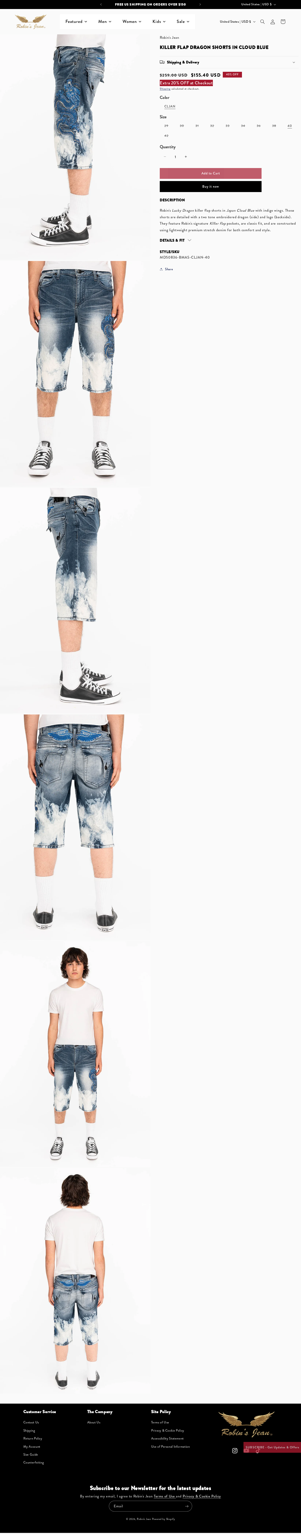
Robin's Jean (144, 1519)
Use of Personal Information (170, 1446)
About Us (93, 1422)
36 (261, 126)
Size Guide (30, 1454)
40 (290, 125)
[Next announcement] (200, 4)
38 (276, 126)
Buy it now (210, 186)
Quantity (168, 147)
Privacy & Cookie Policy (167, 1430)
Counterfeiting (33, 1462)
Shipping (165, 89)
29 (168, 126)
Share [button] (169, 269)
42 (168, 136)
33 (230, 126)
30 (184, 126)
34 (245, 126)
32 (214, 126)
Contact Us (31, 1422)
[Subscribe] (187, 1506)
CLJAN (169, 106)
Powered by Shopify (163, 1519)
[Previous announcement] (101, 4)
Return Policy (32, 1438)
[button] (262, 22)
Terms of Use (160, 1422)
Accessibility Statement (167, 1438)
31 (199, 126)
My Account (31, 1446)
